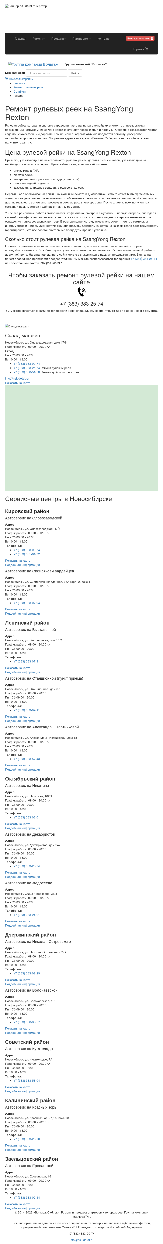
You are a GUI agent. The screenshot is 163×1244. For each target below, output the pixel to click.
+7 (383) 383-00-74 (27, 363)
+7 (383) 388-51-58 (27, 372)
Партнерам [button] (80, 38)
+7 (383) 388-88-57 (27, 1022)
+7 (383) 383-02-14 (27, 1197)
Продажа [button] (57, 38)
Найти (75, 73)
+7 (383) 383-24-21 (27, 915)
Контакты (103, 38)
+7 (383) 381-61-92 (27, 554)
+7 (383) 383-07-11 (27, 661)
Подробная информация (22, 564)
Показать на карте (17, 382)
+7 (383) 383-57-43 (27, 759)
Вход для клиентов (139, 38)
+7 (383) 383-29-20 (27, 1139)
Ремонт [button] (38, 38)
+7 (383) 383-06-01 (27, 817)
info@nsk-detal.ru (17, 378)
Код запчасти (15, 72)
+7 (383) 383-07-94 (27, 603)
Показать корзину (20, 79)
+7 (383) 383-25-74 (144, 258)
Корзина (139, 49)
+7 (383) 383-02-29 (27, 973)
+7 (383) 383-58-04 (27, 1080)
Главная (22, 38)
